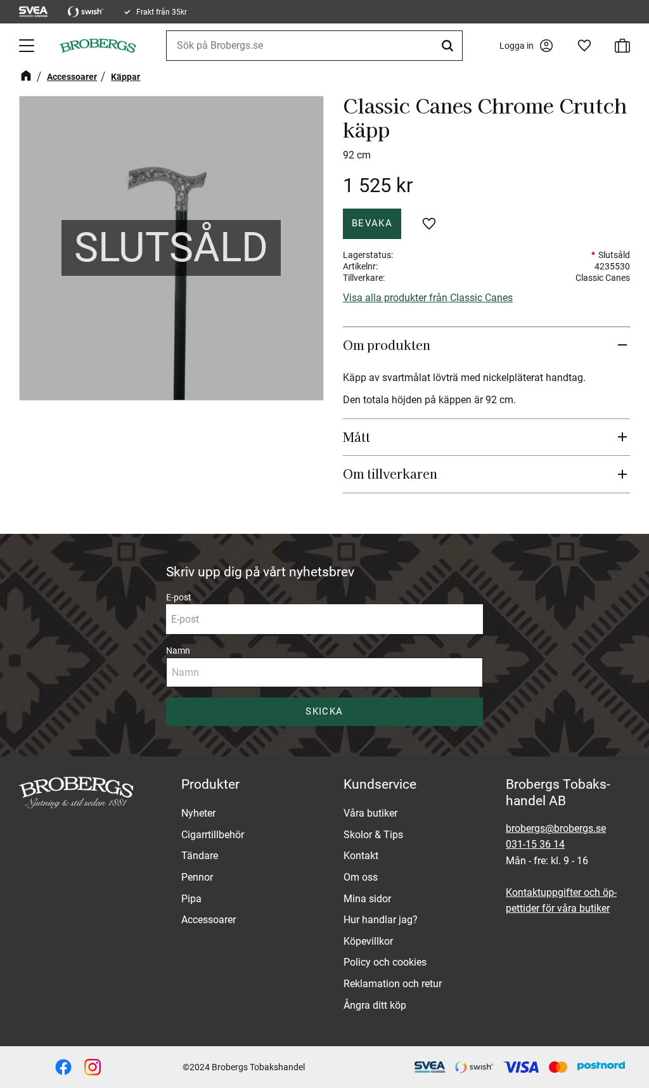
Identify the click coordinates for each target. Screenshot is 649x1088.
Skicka (324, 711)
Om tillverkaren (390, 473)
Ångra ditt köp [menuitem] (375, 1005)
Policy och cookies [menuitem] (385, 962)
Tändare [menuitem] (199, 856)
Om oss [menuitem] (361, 877)
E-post (178, 597)
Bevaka (372, 223)
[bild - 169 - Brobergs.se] (92, 1067)
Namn (178, 650)
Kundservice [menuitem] (380, 784)
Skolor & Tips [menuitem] (373, 835)
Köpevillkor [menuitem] (368, 941)
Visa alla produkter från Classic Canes (428, 298)
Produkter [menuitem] (210, 784)
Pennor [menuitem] (197, 877)
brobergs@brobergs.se (556, 828)
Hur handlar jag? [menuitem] (381, 920)
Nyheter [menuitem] (198, 813)
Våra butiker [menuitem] (370, 813)
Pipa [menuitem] (191, 899)
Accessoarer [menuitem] (208, 920)
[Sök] (449, 45)
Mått (358, 437)
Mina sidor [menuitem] (367, 899)
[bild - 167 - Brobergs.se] (63, 1067)
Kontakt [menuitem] (361, 856)
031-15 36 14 (535, 844)
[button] (28, 45)
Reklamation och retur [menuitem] (393, 984)
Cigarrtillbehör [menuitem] (212, 835)
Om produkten (388, 345)
